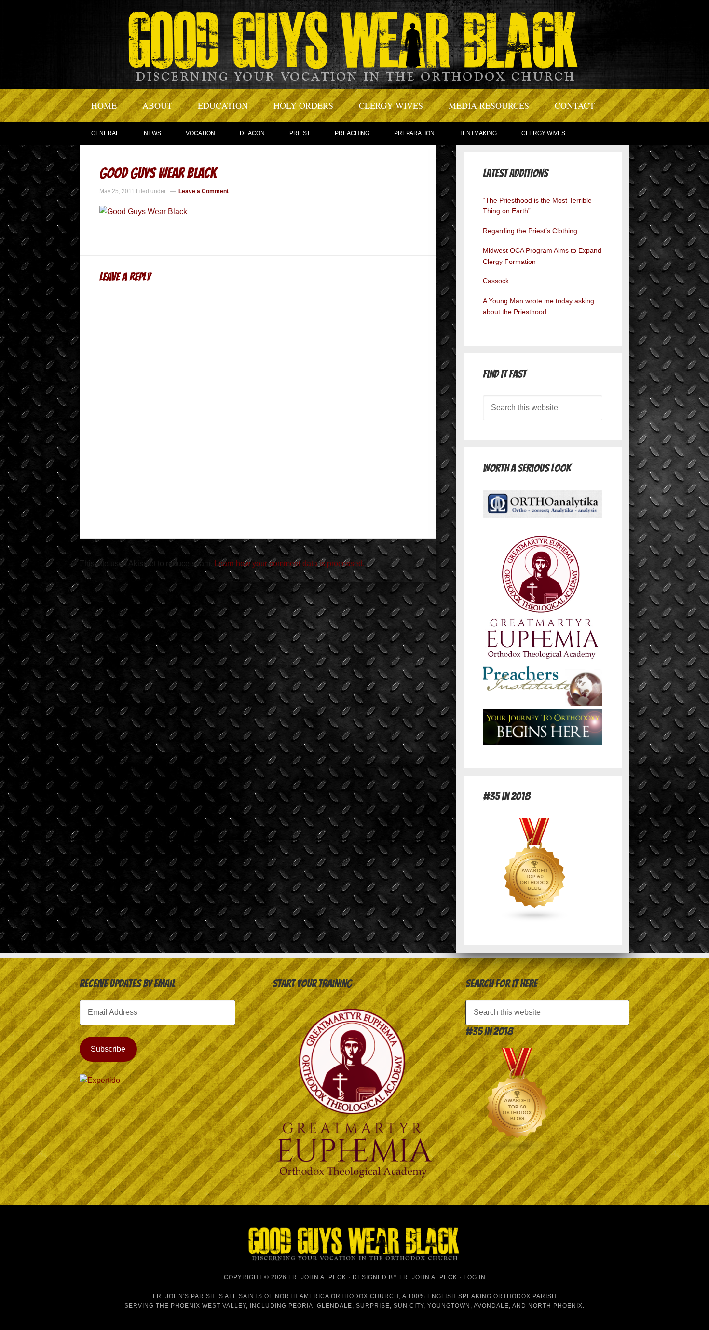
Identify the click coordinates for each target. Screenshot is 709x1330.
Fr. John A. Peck (428, 1277)
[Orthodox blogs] (535, 919)
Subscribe (108, 1049)
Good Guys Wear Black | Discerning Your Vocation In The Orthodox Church (354, 43)
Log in (475, 1277)
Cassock (496, 281)
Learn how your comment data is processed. (289, 563)
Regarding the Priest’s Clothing (530, 231)
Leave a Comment (203, 191)
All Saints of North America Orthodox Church (312, 1296)
